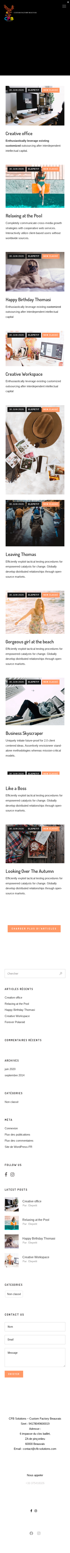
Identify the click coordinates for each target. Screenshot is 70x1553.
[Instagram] (13, 1175)
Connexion (11, 1128)
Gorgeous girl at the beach (30, 641)
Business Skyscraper (24, 733)
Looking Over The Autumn (30, 871)
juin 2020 (10, 1069)
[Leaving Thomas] (35, 523)
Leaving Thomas (21, 554)
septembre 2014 (14, 1075)
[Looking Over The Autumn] (35, 844)
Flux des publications (17, 1134)
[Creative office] (35, 106)
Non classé (50, 90)
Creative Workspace (24, 374)
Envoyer (14, 1374)
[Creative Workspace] (35, 348)
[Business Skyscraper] (35, 701)
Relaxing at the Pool (24, 216)
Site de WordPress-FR (18, 1146)
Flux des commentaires (19, 1140)
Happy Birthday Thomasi (28, 299)
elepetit (33, 90)
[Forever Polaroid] (35, 449)
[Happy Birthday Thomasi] (35, 272)
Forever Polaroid (15, 1022)
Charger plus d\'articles (34, 928)
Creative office (19, 133)
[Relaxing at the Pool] (35, 186)
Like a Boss (16, 788)
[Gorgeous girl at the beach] (35, 612)
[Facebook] (7, 1175)
